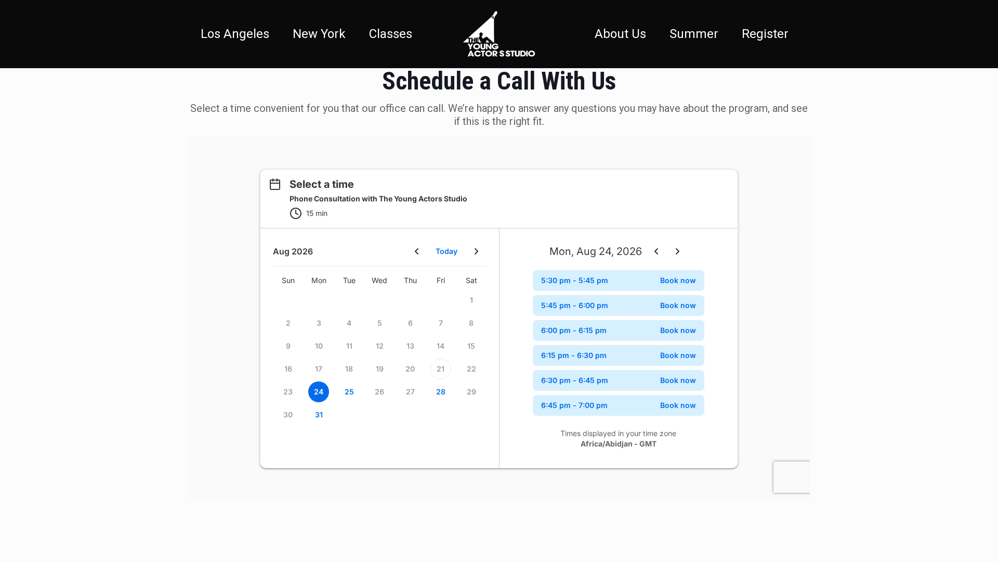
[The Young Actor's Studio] (498, 34)
